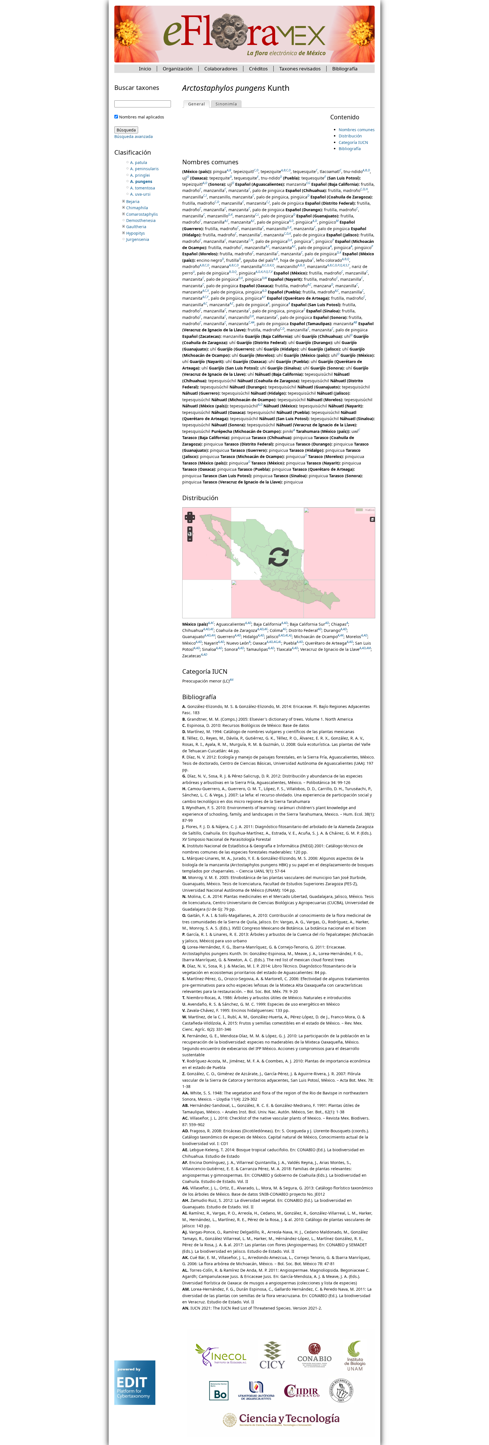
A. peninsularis (144, 168)
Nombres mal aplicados (141, 117)
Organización (178, 68)
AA (252, 322)
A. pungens (141, 181)
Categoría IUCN (353, 142)
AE (212, 629)
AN (231, 679)
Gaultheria (136, 226)
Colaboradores (220, 68)
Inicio (145, 68)
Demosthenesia (141, 220)
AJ (290, 635)
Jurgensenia (137, 239)
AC (212, 623)
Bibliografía (350, 148)
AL (279, 642)
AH (213, 635)
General (198, 104)
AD (249, 623)
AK (342, 635)
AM (368, 648)
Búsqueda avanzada (133, 136)
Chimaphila (137, 207)
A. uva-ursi (140, 194)
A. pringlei (140, 175)
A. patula (138, 162)
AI (286, 635)
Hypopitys (135, 233)
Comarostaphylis (142, 214)
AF (265, 629)
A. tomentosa (142, 188)
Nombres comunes (357, 129)
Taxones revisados (300, 68)
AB (355, 322)
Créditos (258, 68)
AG (284, 629)
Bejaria (133, 201)
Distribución (350, 136)
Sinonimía (226, 104)
